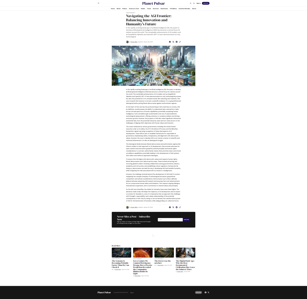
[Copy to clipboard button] (179, 42)
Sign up (132, 292)
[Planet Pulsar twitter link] (208, 292)
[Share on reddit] (176, 42)
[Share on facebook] (170, 42)
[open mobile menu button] (99, 3)
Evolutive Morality (131, 12)
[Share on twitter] (173, 42)
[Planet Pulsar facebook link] (206, 292)
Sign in (199, 3)
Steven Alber (134, 42)
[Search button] (190, 3)
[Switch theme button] (194, 3)
